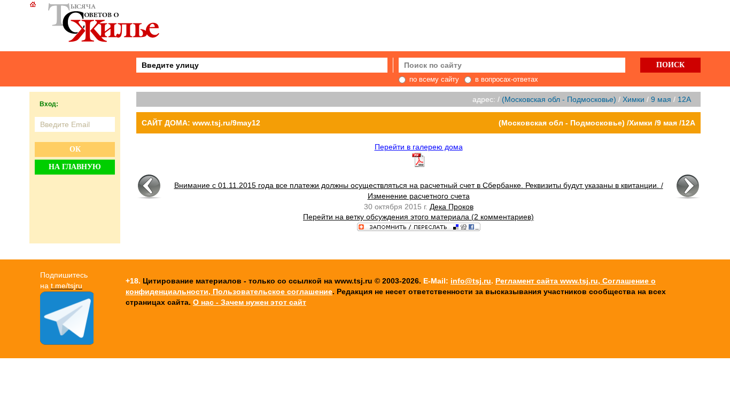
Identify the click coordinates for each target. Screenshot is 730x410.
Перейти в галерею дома (419, 147)
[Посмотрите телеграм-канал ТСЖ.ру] (67, 342)
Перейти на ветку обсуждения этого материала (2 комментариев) (418, 216)
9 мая (661, 99)
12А (684, 99)
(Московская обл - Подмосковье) (559, 99)
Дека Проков (451, 206)
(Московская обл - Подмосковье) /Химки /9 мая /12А (597, 123)
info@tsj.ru (471, 281)
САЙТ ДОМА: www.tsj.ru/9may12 (201, 123)
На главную (75, 167)
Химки (633, 99)
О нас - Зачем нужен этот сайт (249, 302)
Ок (75, 149)
